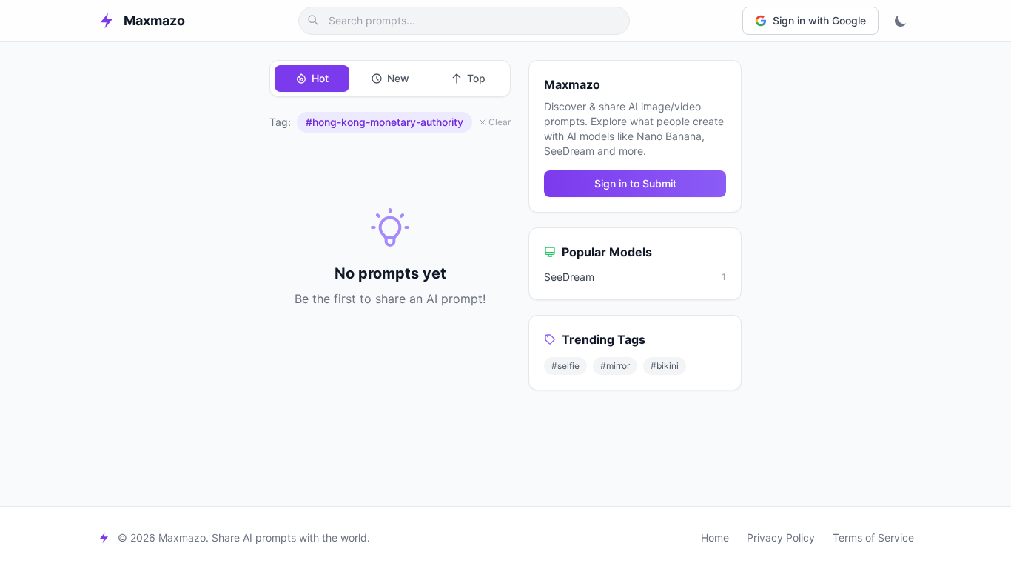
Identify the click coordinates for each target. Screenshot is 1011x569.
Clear (499, 121)
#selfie (565, 365)
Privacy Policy (781, 537)
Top (476, 78)
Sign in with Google (819, 20)
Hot (320, 78)
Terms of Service (873, 537)
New (398, 78)
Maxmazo (154, 20)
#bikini (665, 365)
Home (715, 537)
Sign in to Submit (635, 183)
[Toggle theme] (900, 20)
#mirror (615, 365)
